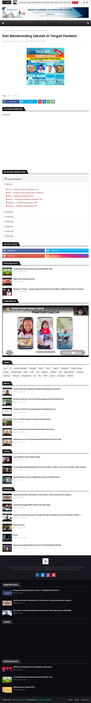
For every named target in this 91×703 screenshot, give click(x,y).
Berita (41, 368)
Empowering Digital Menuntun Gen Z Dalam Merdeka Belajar (37, 545)
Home (70, 700)
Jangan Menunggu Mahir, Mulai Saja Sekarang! (31, 505)
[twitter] (67, 251)
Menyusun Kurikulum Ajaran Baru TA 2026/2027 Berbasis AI (36, 590)
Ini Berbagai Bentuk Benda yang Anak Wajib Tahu (33, 269)
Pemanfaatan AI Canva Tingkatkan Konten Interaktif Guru (36, 477)
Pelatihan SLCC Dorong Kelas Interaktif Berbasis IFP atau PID (37, 439)
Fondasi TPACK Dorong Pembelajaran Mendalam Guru (34, 409)
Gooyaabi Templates (44, 700)
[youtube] (23, 256)
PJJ (35, 376)
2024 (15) (9, 217)
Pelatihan (12, 31)
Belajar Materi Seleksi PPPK (24, 687)
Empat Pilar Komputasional (24, 279)
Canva (48, 368)
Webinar (70, 376)
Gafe (32, 372)
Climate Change (76, 368)
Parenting (80, 372)
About (77, 700)
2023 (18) (9, 222)
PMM (45, 376)
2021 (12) (9, 231)
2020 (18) (9, 236)
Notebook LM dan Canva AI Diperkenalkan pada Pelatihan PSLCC (38, 399)
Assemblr (33, 368)
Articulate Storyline (20, 368)
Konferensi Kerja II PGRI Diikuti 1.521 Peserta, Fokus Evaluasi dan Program (42, 495)
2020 (9, 96)
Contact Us (85, 700)
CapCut (55, 368)
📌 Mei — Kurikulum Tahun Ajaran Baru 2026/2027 (24, 193)
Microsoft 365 (69, 372)
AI (10, 368)
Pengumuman (26, 376)
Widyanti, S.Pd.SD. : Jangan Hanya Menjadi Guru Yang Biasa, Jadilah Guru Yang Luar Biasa (48, 289)
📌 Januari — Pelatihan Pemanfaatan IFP (21, 206)
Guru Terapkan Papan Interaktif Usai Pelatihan (32, 419)
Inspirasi (45, 372)
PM (40, 376)
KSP (60, 372)
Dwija (25, 372)
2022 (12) (9, 226)
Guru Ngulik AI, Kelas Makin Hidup (26, 457)
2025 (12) (9, 212)
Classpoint (64, 368)
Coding (6, 372)
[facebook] (23, 251)
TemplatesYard (20, 700)
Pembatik (16, 376)
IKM (38, 372)
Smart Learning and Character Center (16, 41)
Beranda (5, 31)
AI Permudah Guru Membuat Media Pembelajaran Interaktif (37, 389)
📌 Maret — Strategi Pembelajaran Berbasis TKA (23, 199)
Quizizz (52, 376)
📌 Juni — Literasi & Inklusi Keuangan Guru (21, 189)
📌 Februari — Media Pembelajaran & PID (21, 203)
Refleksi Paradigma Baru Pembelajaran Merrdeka (32, 667)
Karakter (53, 372)
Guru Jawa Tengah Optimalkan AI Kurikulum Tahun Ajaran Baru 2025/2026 (44, 2)
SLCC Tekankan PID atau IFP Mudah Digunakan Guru (33, 429)
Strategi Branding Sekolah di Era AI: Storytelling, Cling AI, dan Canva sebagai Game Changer (49, 467)
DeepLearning (16, 372)
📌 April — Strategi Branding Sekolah (19, 196)
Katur (15, 535)
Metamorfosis (19, 525)
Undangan (61, 376)
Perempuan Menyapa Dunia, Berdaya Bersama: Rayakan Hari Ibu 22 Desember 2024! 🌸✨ (47, 515)
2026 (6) (9, 184)
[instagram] (67, 256)
